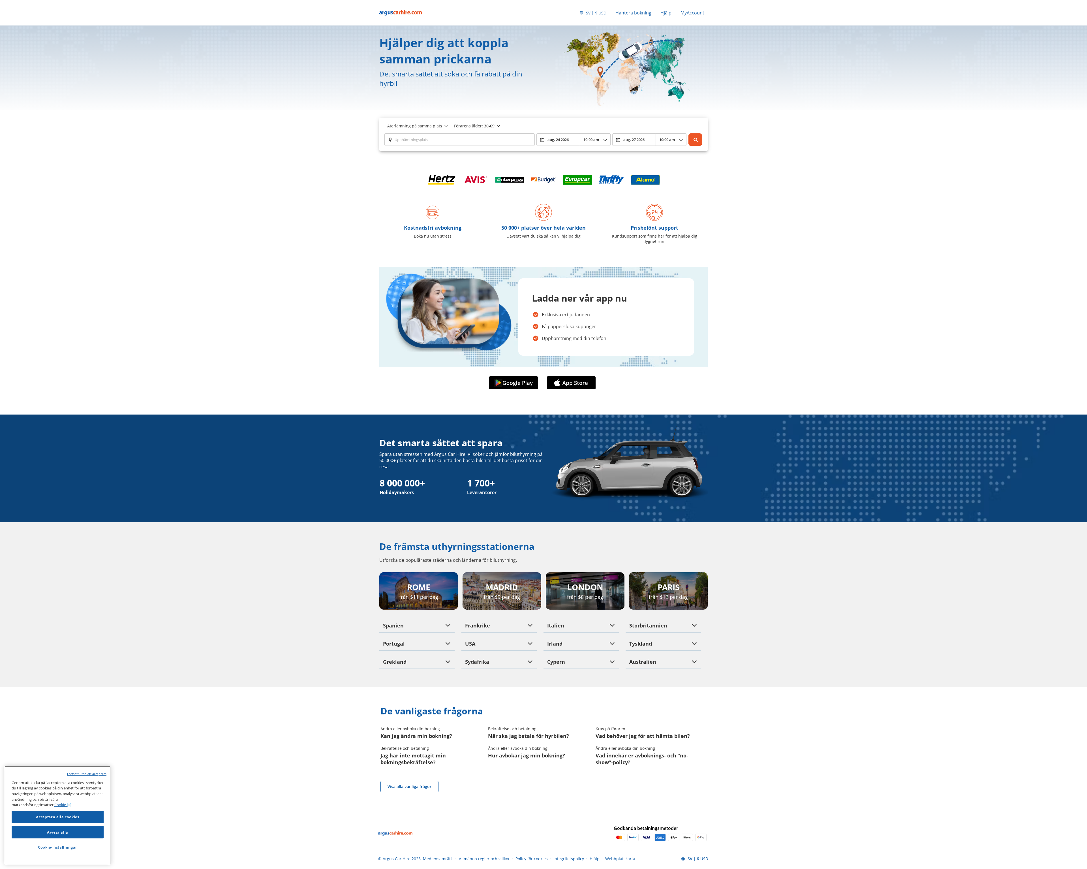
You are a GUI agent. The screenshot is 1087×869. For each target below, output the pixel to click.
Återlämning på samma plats (414, 126)
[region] (58, 815)
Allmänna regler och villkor (484, 858)
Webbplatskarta (620, 858)
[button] (514, 383)
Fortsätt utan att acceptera (86, 774)
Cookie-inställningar (57, 847)
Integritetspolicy (568, 858)
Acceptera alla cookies (57, 816)
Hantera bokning (633, 13)
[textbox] (459, 139)
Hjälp (665, 13)
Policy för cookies (531, 858)
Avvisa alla (57, 832)
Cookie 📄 (62, 804)
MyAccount (692, 13)
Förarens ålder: (474, 126)
